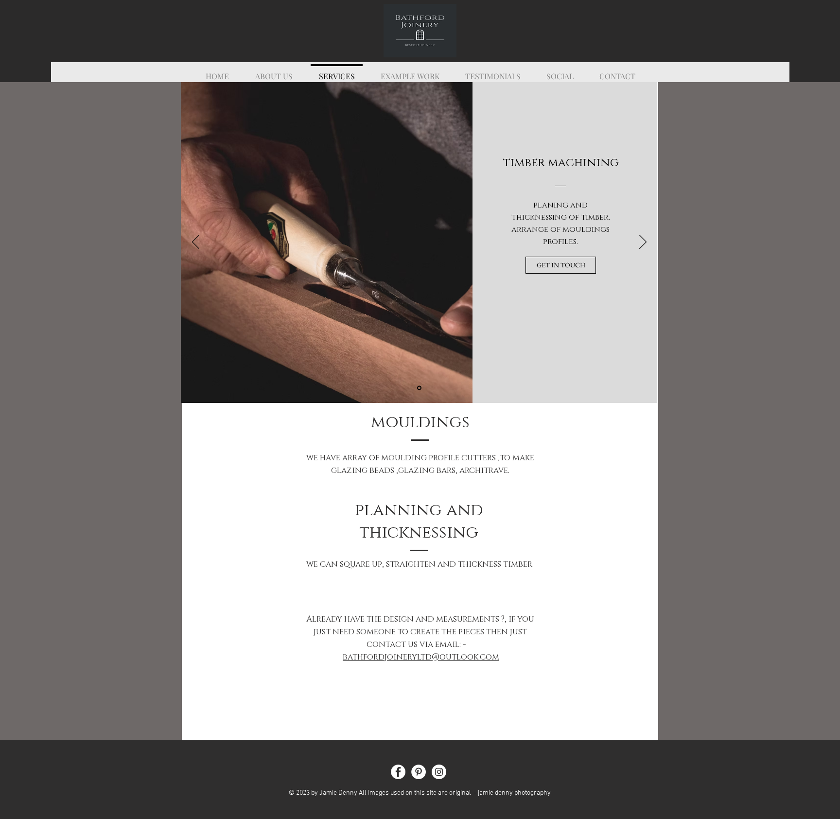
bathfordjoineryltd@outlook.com (421, 656)
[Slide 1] (419, 388)
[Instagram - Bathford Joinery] (439, 772)
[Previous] (195, 242)
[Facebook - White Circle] (398, 772)
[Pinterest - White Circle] (418, 772)
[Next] (643, 242)
